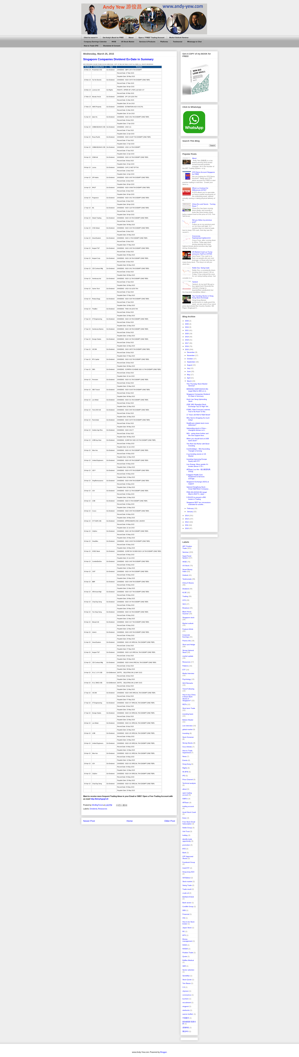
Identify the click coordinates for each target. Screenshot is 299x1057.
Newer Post (89, 821)
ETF (184, 670)
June (189, 371)
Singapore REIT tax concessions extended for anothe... (199, 503)
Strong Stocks (187, 743)
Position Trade (187, 952)
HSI (183, 918)
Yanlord (195, 282)
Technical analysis (189, 783)
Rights (184, 768)
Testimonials (187, 579)
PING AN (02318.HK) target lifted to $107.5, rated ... (197, 493)
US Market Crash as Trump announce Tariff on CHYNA (202, 253)
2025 (187, 324)
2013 (187, 519)
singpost (185, 1006)
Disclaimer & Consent (111, 46)
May (189, 375)
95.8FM (185, 772)
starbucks (186, 1010)
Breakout (185, 608)
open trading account (187, 794)
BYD (184, 849)
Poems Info (186, 641)
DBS (184, 910)
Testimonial (177, 42)
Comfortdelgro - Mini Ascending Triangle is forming (198, 450)
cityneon (185, 991)
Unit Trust (186, 831)
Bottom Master (187, 720)
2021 (187, 330)
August (190, 365)
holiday (185, 835)
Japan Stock (187, 928)
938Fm (185, 799)
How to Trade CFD (91, 46)
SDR (184, 966)
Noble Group (187, 828)
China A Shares (188, 583)
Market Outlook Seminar (179, 37)
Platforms (164, 42)
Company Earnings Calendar (95, 42)
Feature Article (187, 629)
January (190, 511)
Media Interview (188, 673)
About (131, 37)
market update (187, 656)
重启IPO (185, 1031)
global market (187, 729)
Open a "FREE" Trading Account (151, 37)
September (191, 362)
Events (184, 760)
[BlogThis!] (119, 805)
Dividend (93, 809)
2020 (187, 333)
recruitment (186, 1002)
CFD (184, 600)
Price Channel (187, 779)
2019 (187, 337)
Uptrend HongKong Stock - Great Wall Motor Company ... (198, 488)
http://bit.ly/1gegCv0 (99, 799)
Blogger (163, 1052)
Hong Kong (186, 764)
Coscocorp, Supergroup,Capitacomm (201, 237)
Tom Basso (186, 983)
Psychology (186, 679)
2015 (187, 349)
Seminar (185, 552)
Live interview (187, 726)
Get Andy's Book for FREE (113, 37)
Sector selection (188, 970)
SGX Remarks (187, 683)
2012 (187, 522)
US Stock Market (127, 42)
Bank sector (186, 903)
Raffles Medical (188, 960)
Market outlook (187, 623)
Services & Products (147, 42)
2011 (187, 525)
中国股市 (185, 1018)
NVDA (184, 945)
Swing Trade (187, 885)
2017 (187, 343)
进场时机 (185, 1027)
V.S (183, 987)
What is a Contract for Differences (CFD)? (200, 189)
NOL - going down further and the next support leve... (197, 434)
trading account (188, 806)
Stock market (187, 881)
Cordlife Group (187, 906)
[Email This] (117, 805)
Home (130, 821)
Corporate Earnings (186, 636)
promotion (186, 845)
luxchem (185, 999)
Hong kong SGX (188, 872)
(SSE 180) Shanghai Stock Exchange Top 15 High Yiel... (198, 405)
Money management (187, 940)
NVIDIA (185, 949)
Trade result (186, 889)
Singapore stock (188, 617)
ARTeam (185, 802)
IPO (183, 776)
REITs (184, 704)
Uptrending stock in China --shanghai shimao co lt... (197, 429)
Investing (185, 733)
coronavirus (186, 995)
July (188, 368)
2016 (187, 346)
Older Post (169, 821)
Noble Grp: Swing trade (200, 268)
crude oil (185, 893)
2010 (187, 528)
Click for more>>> (91, 37)
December (191, 352)
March (189, 381)
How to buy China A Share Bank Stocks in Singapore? (189, 697)
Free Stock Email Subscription (188, 823)
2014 (187, 515)
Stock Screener (188, 737)
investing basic (187, 714)
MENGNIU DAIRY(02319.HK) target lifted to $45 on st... (197, 390)
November (191, 355)
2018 (187, 340)
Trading (185, 596)
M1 (183, 931)
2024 (187, 327)
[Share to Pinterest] (126, 805)
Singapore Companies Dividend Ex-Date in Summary (198, 395)
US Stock (185, 566)
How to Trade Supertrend (187, 752)
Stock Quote (187, 980)
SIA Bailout (186, 878)
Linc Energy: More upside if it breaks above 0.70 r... (197, 465)
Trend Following (188, 689)
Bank (184, 853)
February (190, 508)
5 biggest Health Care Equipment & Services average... (196, 477)
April (189, 378)
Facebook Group (188, 862)
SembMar (186, 976)
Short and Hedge (188, 644)
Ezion (184, 818)
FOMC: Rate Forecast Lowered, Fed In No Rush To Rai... (198, 410)
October (190, 359)
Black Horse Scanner (186, 613)
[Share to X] (122, 805)
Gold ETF (186, 868)
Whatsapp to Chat (194, 42)
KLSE (184, 592)
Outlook (185, 575)
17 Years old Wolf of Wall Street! (198, 415)
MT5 (184, 935)
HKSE (114, 42)
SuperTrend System (186, 557)
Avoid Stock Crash (189, 812)
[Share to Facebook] (124, 805)
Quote (184, 956)
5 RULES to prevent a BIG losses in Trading (196, 498)
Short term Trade (188, 708)
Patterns (185, 666)
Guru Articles (187, 747)
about (184, 789)
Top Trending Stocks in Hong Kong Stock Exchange (202, 297)
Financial (185, 914)
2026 (187, 321)
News (184, 756)
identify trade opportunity (187, 840)
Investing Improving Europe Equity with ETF (197, 460)
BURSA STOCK (188, 897)
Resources (102, 809)
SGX (184, 604)
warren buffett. (187, 1014)
